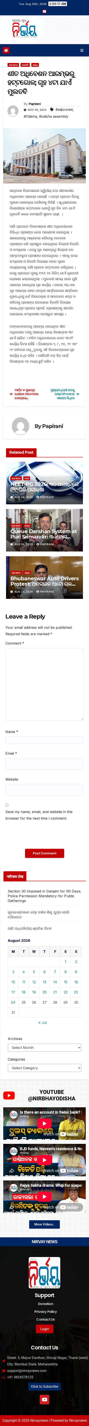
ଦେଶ (27, 478)
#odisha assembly (53, 116)
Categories (16, 1059)
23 (76, 992)
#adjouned (64, 109)
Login (44, 1329)
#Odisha (30, 116)
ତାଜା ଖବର (13, 65)
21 (55, 992)
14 (55, 982)
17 (13, 992)
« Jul (42, 1022)
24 (13, 1002)
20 (45, 992)
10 (13, 982)
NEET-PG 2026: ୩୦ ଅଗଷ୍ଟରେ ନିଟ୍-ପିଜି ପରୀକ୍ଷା (44, 487)
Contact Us (45, 1319)
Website (11, 779)
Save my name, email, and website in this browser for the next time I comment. (39, 815)
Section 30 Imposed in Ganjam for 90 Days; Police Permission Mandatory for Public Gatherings (44, 896)
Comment (14, 643)
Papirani (35, 104)
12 (34, 982)
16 (76, 982)
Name (11, 732)
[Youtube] (44, 1399)
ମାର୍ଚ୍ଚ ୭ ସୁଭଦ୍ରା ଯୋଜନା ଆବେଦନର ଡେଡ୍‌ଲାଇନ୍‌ (26, 394)
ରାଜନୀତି (25, 65)
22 (66, 992)
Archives (15, 1039)
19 (34, 992)
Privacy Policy (45, 1311)
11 (23, 982)
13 (44, 982)
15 (65, 982)
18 (23, 992)
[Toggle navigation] (82, 50)
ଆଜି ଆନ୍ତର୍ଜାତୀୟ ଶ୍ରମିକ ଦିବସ (29, 928)
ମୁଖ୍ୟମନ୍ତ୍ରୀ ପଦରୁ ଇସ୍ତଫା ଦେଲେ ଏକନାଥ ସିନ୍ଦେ (63, 394)
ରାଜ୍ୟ (35, 65)
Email (11, 753)
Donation (45, 1303)
